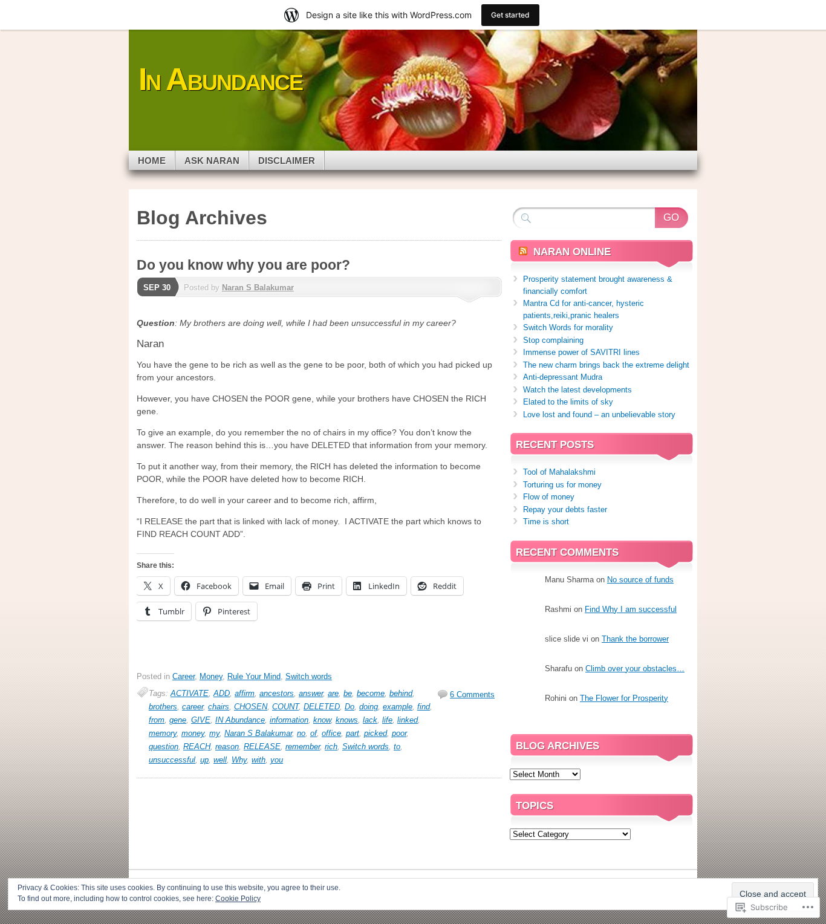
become (371, 693)
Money (211, 676)
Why (239, 759)
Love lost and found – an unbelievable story (599, 414)
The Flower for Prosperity (624, 698)
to (397, 746)
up (204, 759)
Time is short (546, 521)
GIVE (200, 719)
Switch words (308, 676)
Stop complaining (553, 340)
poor (399, 733)
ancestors (276, 693)
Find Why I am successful (631, 609)
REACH (196, 746)
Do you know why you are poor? (243, 265)
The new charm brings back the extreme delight (606, 364)
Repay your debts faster (565, 509)
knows (347, 719)
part (352, 733)
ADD (221, 693)
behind (400, 693)
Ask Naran (211, 160)
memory (163, 733)
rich (331, 746)
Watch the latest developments (577, 389)
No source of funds (640, 579)
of (313, 733)
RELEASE (262, 746)
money (192, 733)
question (163, 746)
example (397, 706)
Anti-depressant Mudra (562, 377)
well (220, 759)
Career (183, 676)
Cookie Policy (238, 898)
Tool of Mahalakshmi (559, 472)
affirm (245, 693)
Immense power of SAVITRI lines (581, 352)
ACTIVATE (190, 693)
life (387, 719)
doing (368, 706)
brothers (163, 706)
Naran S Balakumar (258, 287)
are (333, 693)
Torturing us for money (562, 484)
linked (407, 719)
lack (370, 719)
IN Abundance (240, 719)
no (301, 733)
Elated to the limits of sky (568, 401)
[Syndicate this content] (523, 252)
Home (152, 160)
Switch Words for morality (568, 327)
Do (349, 706)
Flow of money (548, 496)
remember (302, 746)
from (156, 719)
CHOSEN (250, 706)
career (192, 706)
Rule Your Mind (254, 676)
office (331, 733)
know (322, 719)
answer (311, 693)
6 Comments (472, 694)
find (423, 706)
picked (375, 733)
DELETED (322, 706)
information (289, 719)
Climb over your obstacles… (635, 668)
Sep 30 (157, 287)
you (276, 759)
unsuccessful (172, 759)
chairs (218, 706)
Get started (510, 14)
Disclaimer (286, 160)
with (258, 759)
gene (177, 719)
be (347, 693)
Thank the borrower (635, 638)
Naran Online (572, 252)
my (214, 733)
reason (227, 746)
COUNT (285, 706)
